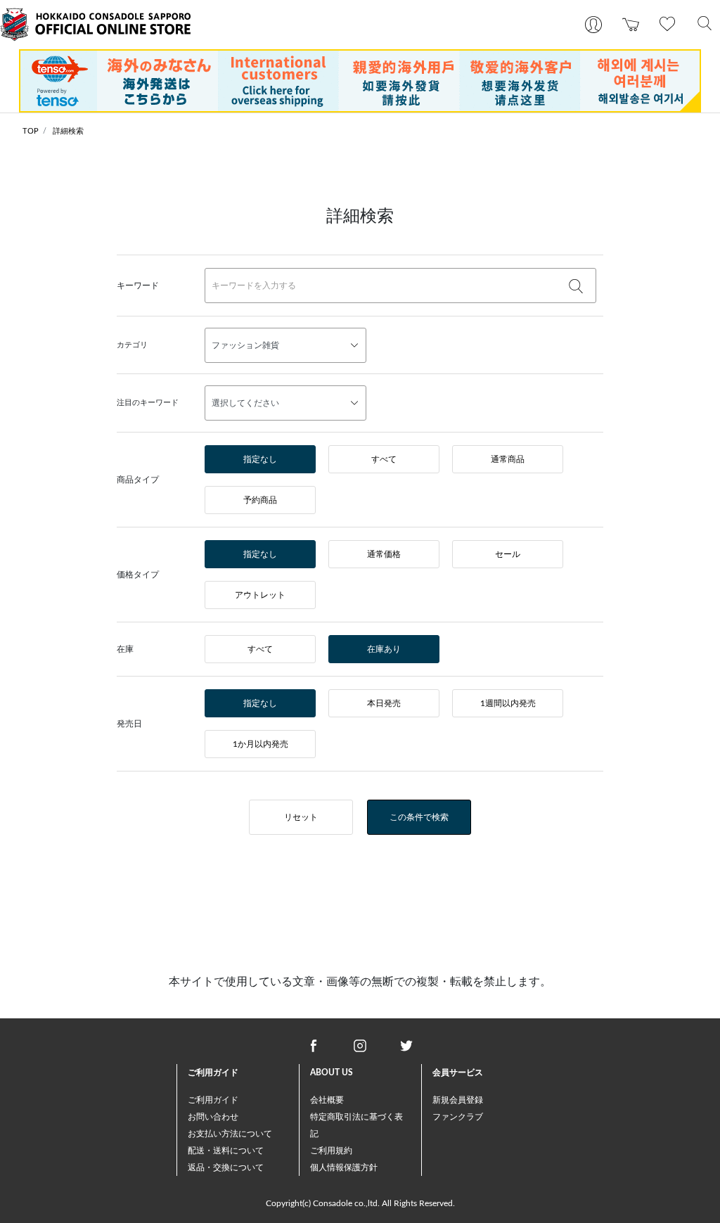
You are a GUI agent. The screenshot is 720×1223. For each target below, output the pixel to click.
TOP (30, 131)
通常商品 (508, 459)
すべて (384, 459)
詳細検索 (68, 131)
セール (507, 554)
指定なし (260, 459)
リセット (301, 817)
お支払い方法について (230, 1133)
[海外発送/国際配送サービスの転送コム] (360, 80)
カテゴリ (132, 345)
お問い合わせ (213, 1117)
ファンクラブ (457, 1117)
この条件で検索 (419, 817)
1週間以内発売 (508, 703)
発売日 (129, 723)
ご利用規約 (331, 1150)
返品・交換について (226, 1167)
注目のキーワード (148, 402)
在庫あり (384, 649)
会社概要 (327, 1100)
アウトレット (260, 595)
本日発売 (384, 703)
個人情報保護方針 (344, 1167)
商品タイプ (138, 479)
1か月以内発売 (260, 744)
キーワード (138, 285)
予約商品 (260, 500)
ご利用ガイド (213, 1100)
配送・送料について (226, 1150)
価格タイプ (138, 574)
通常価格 (384, 554)
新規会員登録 (457, 1100)
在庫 (125, 649)
